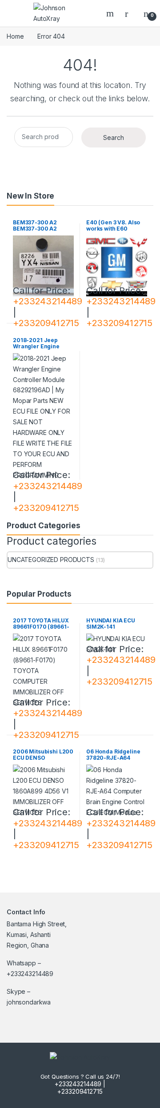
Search (111, 13)
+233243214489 (47, 301)
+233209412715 (46, 322)
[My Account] (130, 13)
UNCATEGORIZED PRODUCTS (51, 559)
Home (15, 36)
